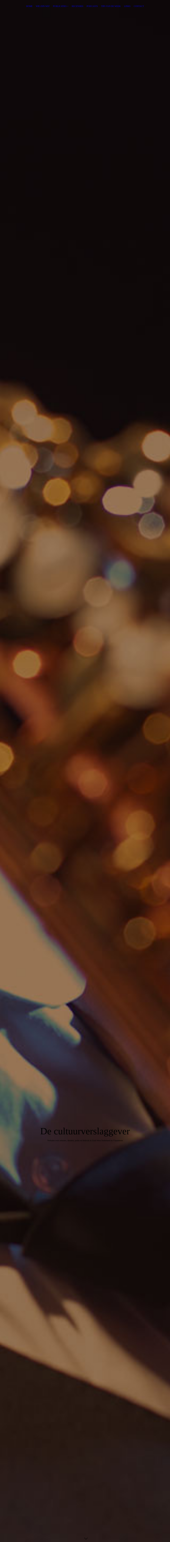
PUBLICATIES (60, 6)
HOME (29, 6)
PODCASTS (92, 6)
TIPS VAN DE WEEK (111, 6)
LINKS (127, 6)
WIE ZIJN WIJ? (43, 6)
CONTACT (139, 6)
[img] (85, 771)
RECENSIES (77, 6)
